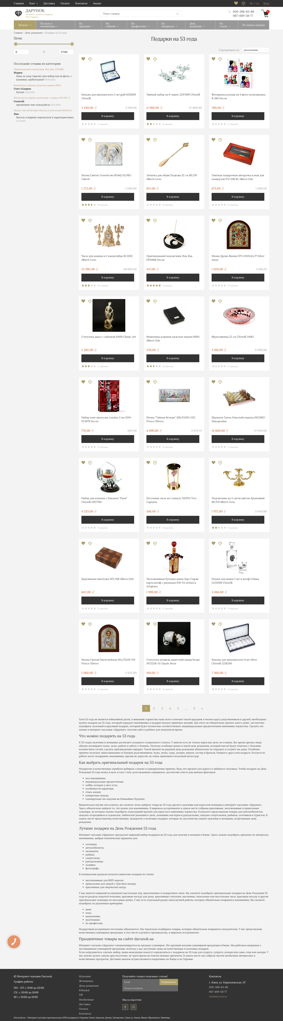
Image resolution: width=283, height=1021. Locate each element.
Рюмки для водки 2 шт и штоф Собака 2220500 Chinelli (235, 580)
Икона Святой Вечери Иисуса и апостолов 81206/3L (43, 110)
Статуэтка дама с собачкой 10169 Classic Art (108, 336)
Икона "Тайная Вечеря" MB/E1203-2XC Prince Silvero (171, 419)
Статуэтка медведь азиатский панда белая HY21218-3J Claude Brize (173, 661)
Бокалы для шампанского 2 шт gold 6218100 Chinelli (108, 96)
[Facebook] (125, 1007)
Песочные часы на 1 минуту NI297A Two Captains (171, 499)
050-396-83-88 (243, 11)
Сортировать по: (229, 50)
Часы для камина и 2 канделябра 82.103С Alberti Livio (107, 257)
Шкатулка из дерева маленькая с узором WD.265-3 (42, 97)
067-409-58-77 (243, 16)
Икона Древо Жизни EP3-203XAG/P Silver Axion (238, 257)
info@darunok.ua (218, 996)
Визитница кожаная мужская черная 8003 (37, 85)
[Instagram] (133, 1007)
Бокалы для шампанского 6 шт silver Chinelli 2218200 (234, 661)
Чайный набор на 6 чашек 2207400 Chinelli (173, 94)
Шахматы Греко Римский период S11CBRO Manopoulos (238, 419)
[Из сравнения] (90, 59)
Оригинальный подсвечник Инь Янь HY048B (39, 69)
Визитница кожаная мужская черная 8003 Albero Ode (172, 338)
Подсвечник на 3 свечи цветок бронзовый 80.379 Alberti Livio (238, 499)
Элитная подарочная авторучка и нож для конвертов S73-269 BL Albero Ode (238, 177)
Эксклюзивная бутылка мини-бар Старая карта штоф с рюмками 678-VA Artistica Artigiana (172, 582)
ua (257, 3)
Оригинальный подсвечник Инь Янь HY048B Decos (169, 257)
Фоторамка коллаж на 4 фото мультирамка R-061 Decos (238, 96)
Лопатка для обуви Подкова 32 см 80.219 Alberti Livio (171, 177)
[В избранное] (83, 59)
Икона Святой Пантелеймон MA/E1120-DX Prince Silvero (108, 661)
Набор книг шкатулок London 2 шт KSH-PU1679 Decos (106, 419)
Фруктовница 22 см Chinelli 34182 (233, 336)
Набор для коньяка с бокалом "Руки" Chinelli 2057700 (104, 499)
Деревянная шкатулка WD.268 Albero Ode (107, 579)
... (186, 708)
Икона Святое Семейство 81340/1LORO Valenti (106, 177)
